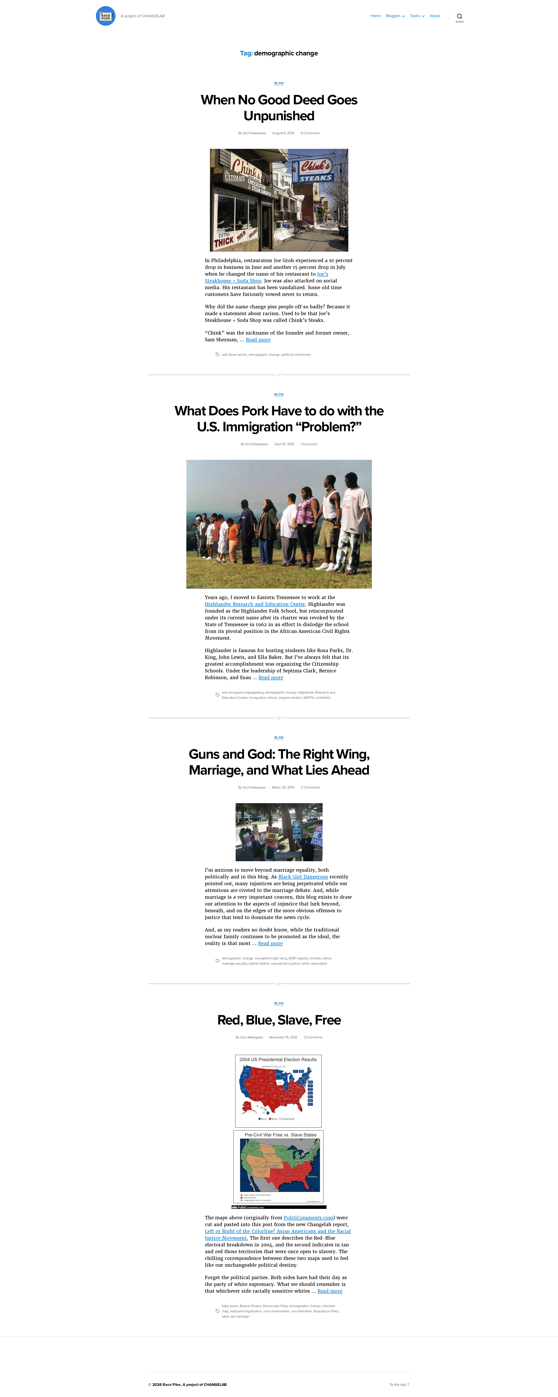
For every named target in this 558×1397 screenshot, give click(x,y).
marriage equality (234, 963)
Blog (279, 83)
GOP (292, 958)
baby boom (230, 1306)
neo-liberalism (301, 1311)
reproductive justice (285, 963)
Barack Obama (250, 1306)
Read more (258, 340)
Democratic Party (275, 1306)
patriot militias (259, 963)
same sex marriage (235, 1316)
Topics (415, 16)
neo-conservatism (277, 1311)
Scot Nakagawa (254, 133)
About (435, 16)
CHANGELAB (215, 1384)
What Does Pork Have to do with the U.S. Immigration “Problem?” (279, 418)
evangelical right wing (271, 958)
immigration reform (263, 698)
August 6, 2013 (283, 133)
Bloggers (393, 16)
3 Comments (310, 787)
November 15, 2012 (283, 1037)
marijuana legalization (246, 1311)
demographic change (264, 354)
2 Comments (313, 1037)
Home (376, 16)
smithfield (323, 698)
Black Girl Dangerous (303, 877)
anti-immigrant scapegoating (243, 692)
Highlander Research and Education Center (255, 604)
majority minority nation (314, 958)
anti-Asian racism (234, 354)
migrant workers (290, 698)
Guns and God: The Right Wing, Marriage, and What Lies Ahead (279, 762)
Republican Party (326, 1311)
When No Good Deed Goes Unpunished (279, 107)
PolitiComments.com (308, 1218)
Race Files (172, 1384)
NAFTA (309, 698)
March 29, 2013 (283, 787)
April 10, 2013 (284, 444)
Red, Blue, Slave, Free (279, 1020)
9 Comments (310, 133)
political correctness (296, 354)
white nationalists (314, 963)
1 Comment (309, 444)
